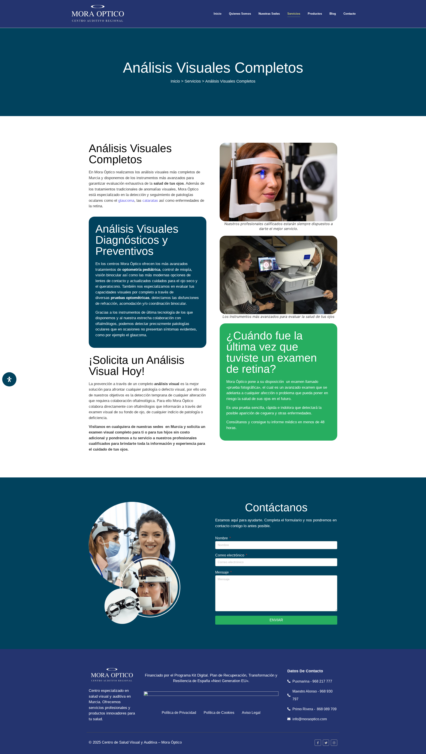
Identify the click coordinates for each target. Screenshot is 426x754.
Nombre (222, 538)
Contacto (349, 13)
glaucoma (126, 200)
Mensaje (222, 572)
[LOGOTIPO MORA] (97, 13)
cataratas (150, 200)
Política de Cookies (219, 712)
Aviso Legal (251, 712)
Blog (332, 13)
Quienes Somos (240, 13)
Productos (315, 13)
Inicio (217, 13)
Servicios (293, 13)
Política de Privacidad (179, 712)
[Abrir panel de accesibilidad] (9, 379)
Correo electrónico (230, 555)
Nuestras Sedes (269, 13)
